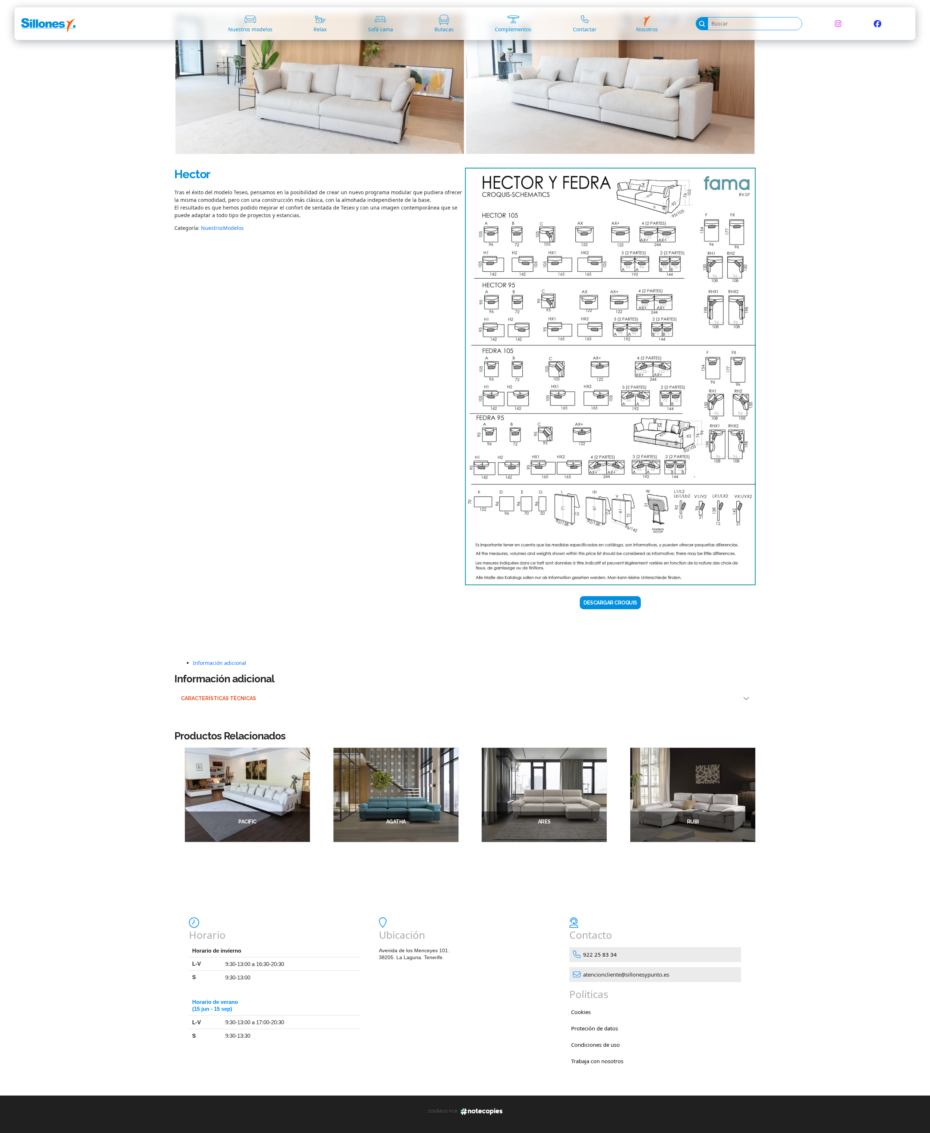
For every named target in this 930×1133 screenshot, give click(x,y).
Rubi (693, 822)
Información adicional (219, 662)
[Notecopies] (481, 1111)
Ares (544, 822)
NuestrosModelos (222, 227)
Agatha (396, 822)
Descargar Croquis (610, 603)
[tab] (474, 663)
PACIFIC (247, 822)
